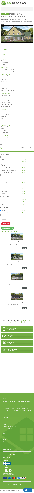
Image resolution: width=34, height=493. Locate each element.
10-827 (17, 301)
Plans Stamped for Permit (12, 349)
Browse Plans (6, 419)
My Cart (5, 443)
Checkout (5, 446)
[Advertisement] (17, 375)
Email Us (5, 460)
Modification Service (11, 343)
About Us (5, 422)
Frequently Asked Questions (9, 428)
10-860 (17, 281)
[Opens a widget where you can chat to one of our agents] (27, 490)
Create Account (6, 441)
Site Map (24, 482)
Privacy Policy (6, 424)
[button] (6, 415)
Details (24, 248)
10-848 (17, 261)
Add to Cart (5, 223)
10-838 (17, 241)
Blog (4, 433)
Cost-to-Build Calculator (11, 328)
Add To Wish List (7, 228)
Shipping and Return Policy (9, 426)
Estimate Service (10, 336)
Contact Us (5, 431)
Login (4, 439)
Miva (21, 484)
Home (3, 9)
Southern (9, 9)
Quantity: (3, 218)
